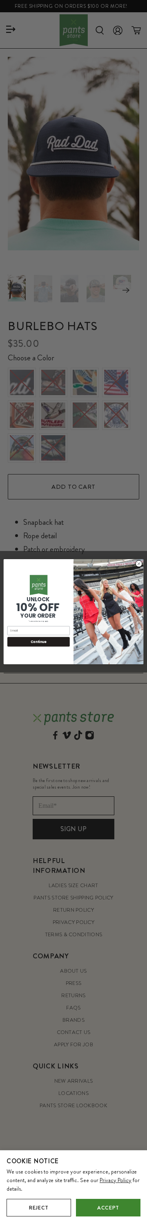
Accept (108, 1208)
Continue (38, 641)
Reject (39, 1208)
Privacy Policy (115, 1180)
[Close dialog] (139, 563)
